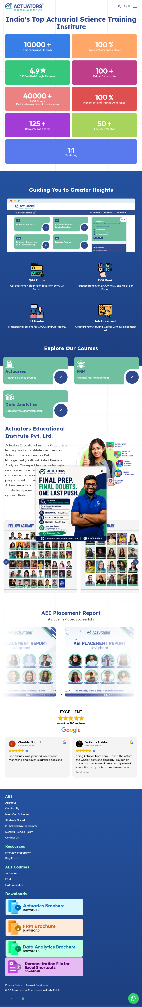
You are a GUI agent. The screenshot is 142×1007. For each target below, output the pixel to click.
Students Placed (15, 820)
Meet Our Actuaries (17, 814)
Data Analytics (14, 885)
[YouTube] (23, 998)
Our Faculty (12, 808)
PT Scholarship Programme (21, 826)
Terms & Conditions (36, 985)
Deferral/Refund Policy (19, 831)
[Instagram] (11, 998)
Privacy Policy (13, 985)
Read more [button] (80, 772)
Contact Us (12, 837)
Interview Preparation (18, 852)
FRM (8, 879)
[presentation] (6, 562)
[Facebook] (6, 998)
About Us (10, 802)
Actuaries (11, 873)
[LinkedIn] (17, 998)
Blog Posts (11, 858)
